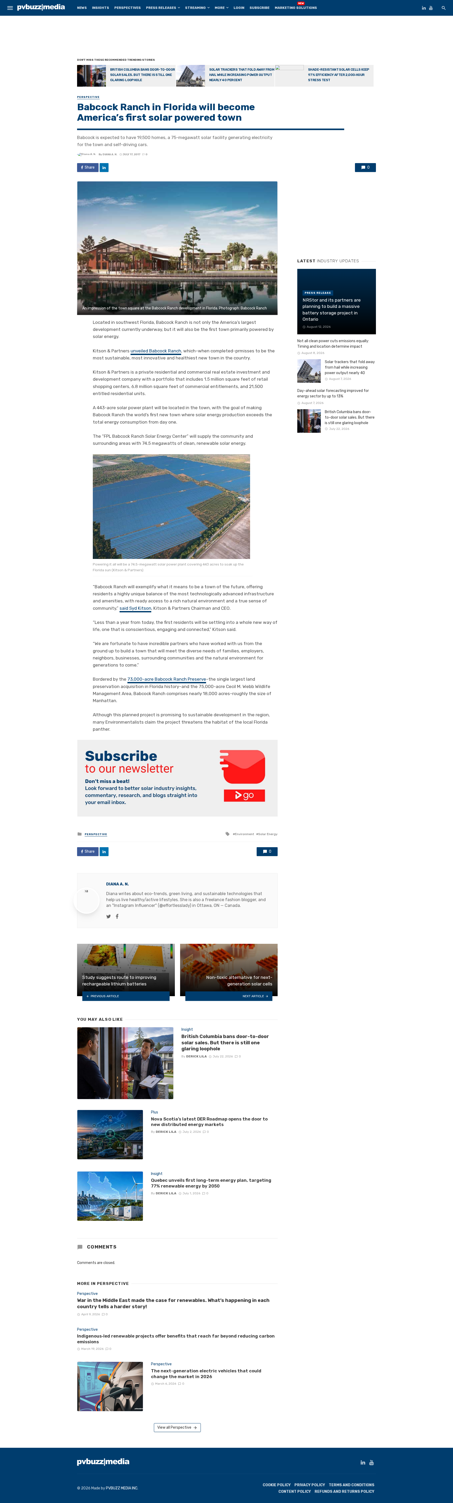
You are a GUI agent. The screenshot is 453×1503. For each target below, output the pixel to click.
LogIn (239, 8)
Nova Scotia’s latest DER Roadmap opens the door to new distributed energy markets (209, 1121)
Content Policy (294, 1491)
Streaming (195, 8)
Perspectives (127, 8)
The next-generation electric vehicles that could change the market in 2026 (206, 1373)
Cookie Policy (277, 1485)
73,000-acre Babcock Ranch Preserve (166, 679)
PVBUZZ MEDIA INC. (122, 1488)
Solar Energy (268, 834)
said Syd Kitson (135, 608)
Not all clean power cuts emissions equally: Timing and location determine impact (333, 344)
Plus (154, 1112)
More (220, 8)
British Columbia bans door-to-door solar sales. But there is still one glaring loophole (142, 75)
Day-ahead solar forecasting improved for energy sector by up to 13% (333, 393)
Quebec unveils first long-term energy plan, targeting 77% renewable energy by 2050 (211, 1183)
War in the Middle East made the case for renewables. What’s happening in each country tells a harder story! (173, 1303)
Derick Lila (196, 1056)
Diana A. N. (110, 154)
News (82, 8)
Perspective (88, 97)
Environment (244, 834)
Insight (187, 1029)
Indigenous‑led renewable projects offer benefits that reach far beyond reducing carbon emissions (176, 1338)
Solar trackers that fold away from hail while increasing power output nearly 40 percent (241, 75)
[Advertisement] (226, 38)
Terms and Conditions (351, 1485)
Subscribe (259, 8)
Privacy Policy (309, 1485)
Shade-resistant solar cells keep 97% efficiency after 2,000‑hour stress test (338, 75)
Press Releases (161, 8)
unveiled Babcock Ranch (156, 350)
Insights (100, 8)
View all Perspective (174, 1427)
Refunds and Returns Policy (344, 1491)
